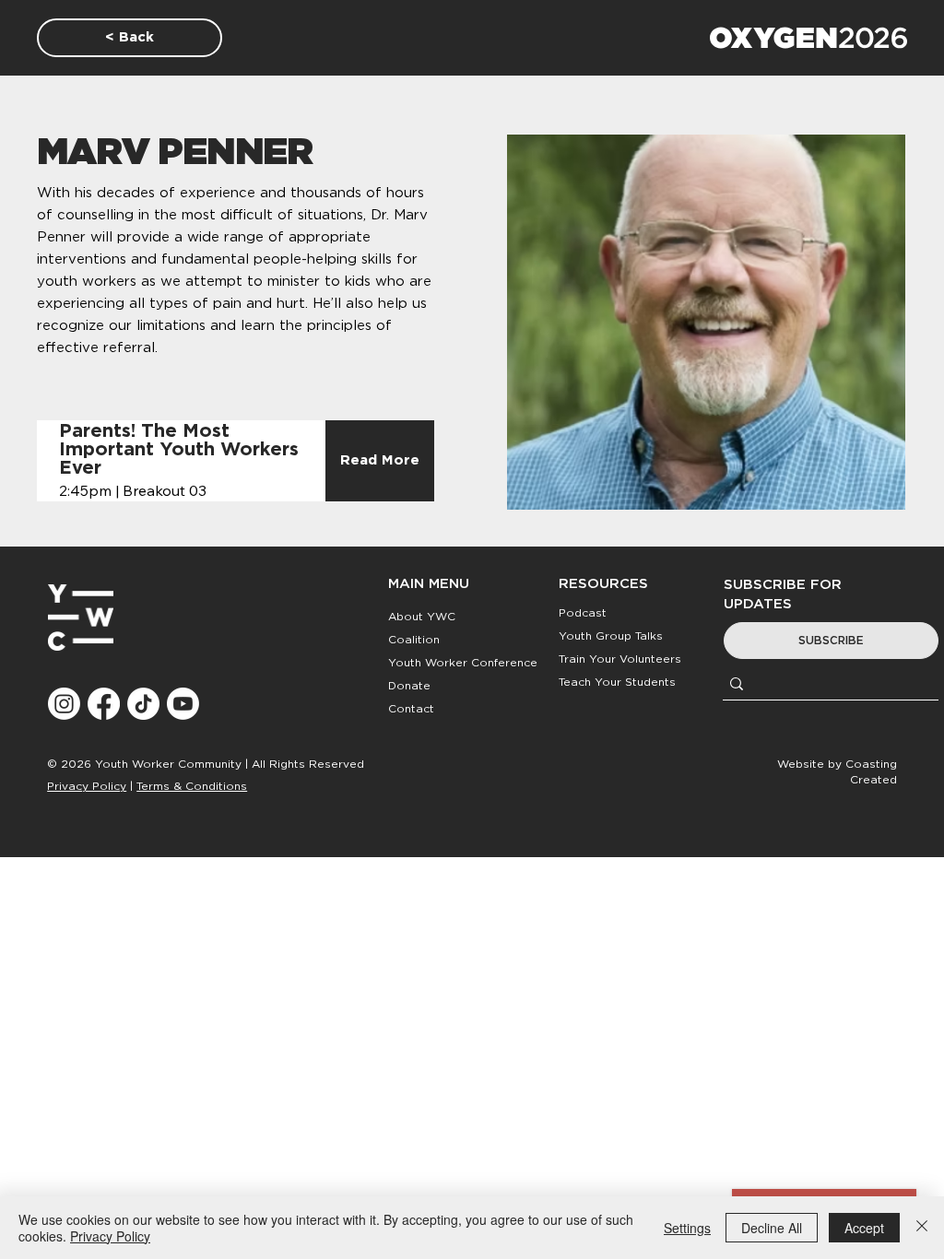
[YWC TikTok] (143, 704)
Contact (411, 708)
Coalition (414, 639)
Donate (409, 685)
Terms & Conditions (191, 786)
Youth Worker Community (168, 764)
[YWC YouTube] (183, 704)
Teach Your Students (617, 682)
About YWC (421, 616)
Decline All (771, 1227)
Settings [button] (687, 1227)
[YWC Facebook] (104, 704)
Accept (864, 1227)
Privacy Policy (86, 786)
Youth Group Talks (611, 635)
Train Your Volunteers (620, 659)
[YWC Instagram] (64, 704)
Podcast (583, 612)
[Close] (922, 1227)
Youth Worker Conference (462, 662)
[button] (831, 640)
